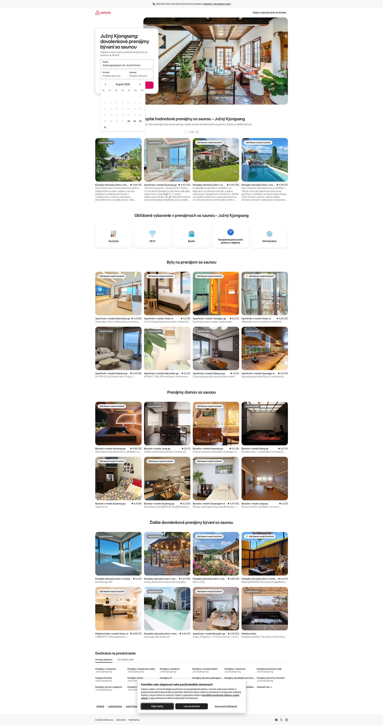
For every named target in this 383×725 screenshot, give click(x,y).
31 (105, 127)
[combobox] (127, 65)
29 (134, 121)
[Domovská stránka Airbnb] (103, 12)
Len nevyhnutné (191, 706)
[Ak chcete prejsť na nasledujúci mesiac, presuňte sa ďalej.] (140, 84)
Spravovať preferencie (226, 706)
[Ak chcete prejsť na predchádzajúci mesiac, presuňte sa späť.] (105, 84)
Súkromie (121, 720)
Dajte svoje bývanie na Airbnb (269, 12)
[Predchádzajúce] (186, 132)
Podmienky (134, 720)
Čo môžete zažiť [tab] (125, 659)
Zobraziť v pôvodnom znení (217, 4)
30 (140, 121)
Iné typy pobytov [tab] (104, 659)
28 (128, 121)
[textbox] (113, 76)
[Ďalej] (197, 132)
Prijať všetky (157, 706)
